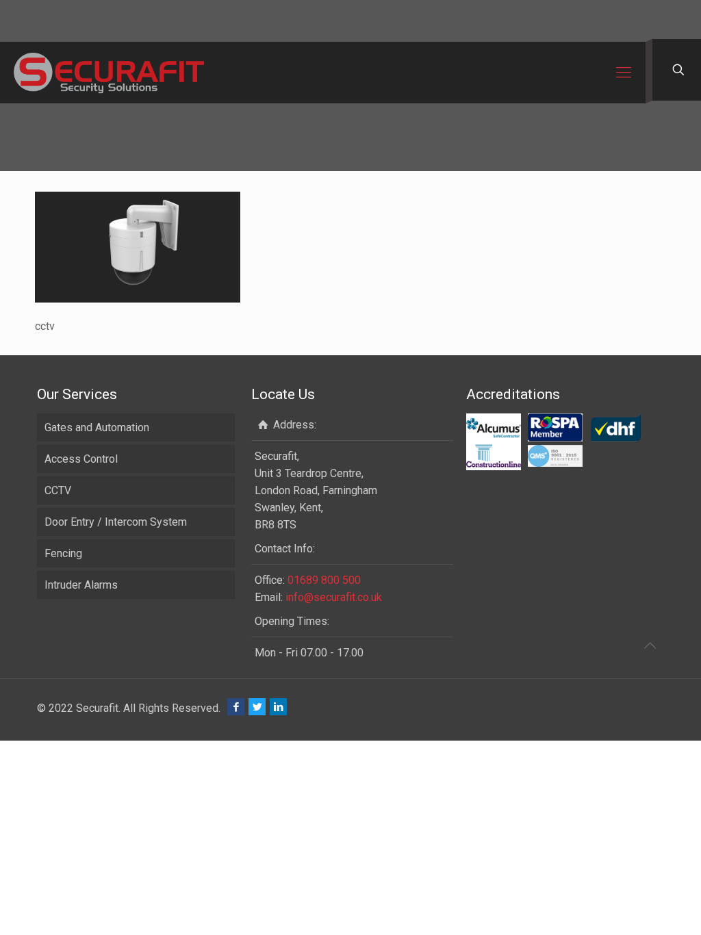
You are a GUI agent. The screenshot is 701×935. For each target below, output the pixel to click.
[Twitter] (257, 707)
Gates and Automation (96, 427)
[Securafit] (109, 72)
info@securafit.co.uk (333, 597)
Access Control (81, 458)
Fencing (63, 553)
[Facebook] (236, 707)
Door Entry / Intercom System (115, 521)
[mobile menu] (623, 72)
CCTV (57, 490)
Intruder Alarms (81, 584)
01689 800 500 (324, 580)
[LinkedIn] (278, 707)
